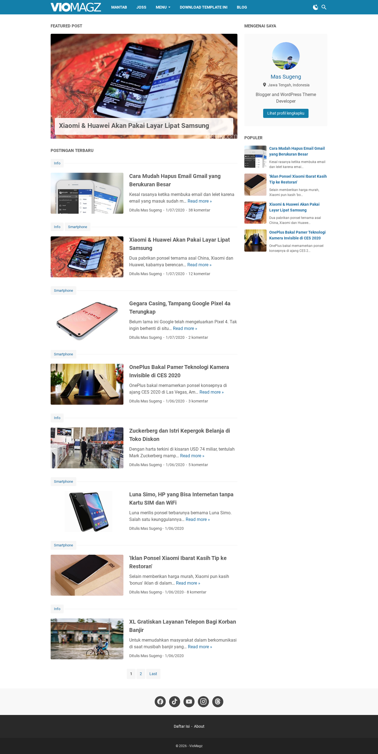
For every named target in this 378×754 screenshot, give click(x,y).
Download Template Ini (203, 7)
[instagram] (203, 701)
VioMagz (196, 746)
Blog (242, 7)
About (199, 726)
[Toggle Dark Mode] (315, 7)
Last (153, 674)
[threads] (217, 701)
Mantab (119, 7)
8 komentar (196, 592)
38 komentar (199, 210)
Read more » (200, 201)
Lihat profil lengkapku (285, 113)
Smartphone (77, 227)
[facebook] (160, 701)
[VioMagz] (76, 7)
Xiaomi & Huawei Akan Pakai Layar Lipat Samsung (134, 126)
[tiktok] (174, 701)
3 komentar (198, 401)
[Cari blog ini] (324, 7)
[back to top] (366, 741)
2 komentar (198, 337)
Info (57, 163)
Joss (141, 7)
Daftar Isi (182, 726)
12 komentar (199, 274)
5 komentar (198, 465)
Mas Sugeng (286, 76)
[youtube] (189, 701)
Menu (161, 7)
